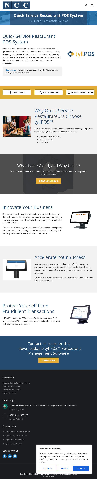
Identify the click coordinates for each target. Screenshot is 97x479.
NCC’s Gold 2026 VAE (18, 415)
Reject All (64, 468)
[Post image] (5, 406)
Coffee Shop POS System (16, 435)
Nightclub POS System (15, 439)
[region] (64, 459)
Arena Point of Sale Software (17, 431)
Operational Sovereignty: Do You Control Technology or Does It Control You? (42, 405)
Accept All (81, 468)
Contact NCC (48, 360)
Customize (47, 468)
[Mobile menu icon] (91, 5)
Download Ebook (48, 181)
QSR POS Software (13, 443)
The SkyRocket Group (69, 474)
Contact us (11, 70)
